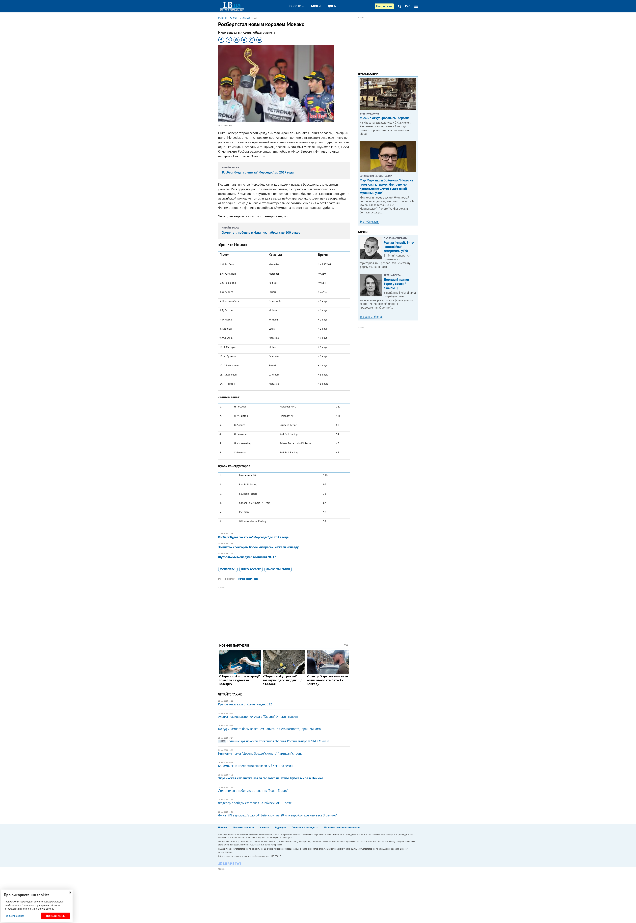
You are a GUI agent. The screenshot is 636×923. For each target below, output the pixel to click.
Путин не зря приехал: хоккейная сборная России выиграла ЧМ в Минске (274, 741)
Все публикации (369, 221)
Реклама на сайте (243, 827)
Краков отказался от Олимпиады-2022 (245, 704)
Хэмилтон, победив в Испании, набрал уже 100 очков (261, 232)
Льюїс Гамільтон (278, 569)
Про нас (222, 827)
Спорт (233, 17)
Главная (222, 17)
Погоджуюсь (55, 916)
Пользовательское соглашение (342, 827)
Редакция (280, 827)
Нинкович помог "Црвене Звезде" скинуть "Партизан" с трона (260, 753)
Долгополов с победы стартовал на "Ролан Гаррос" (253, 790)
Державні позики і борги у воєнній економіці (397, 283)
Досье (332, 6)
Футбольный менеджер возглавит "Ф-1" (247, 557)
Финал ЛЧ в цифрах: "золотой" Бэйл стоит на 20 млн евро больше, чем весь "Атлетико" (277, 815)
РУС (407, 6)
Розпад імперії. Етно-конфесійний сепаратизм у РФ (399, 246)
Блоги (316, 6)
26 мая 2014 (246, 17)
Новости (294, 6)
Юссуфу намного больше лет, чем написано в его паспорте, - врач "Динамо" (270, 729)
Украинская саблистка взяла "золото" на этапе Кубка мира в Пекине (270, 778)
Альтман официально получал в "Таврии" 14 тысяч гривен (258, 716)
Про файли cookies (14, 915)
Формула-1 (228, 569)
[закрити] (70, 892)
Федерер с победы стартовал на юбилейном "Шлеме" (255, 803)
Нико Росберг (251, 569)
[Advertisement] (284, 612)
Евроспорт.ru (247, 579)
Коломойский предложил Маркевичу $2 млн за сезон (255, 766)
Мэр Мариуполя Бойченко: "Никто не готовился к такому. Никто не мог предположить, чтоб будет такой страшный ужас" (386, 186)
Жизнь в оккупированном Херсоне (384, 118)
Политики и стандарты (305, 827)
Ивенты (264, 827)
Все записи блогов (371, 316)
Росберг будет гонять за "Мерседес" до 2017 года (258, 172)
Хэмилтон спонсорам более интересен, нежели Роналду (258, 547)
